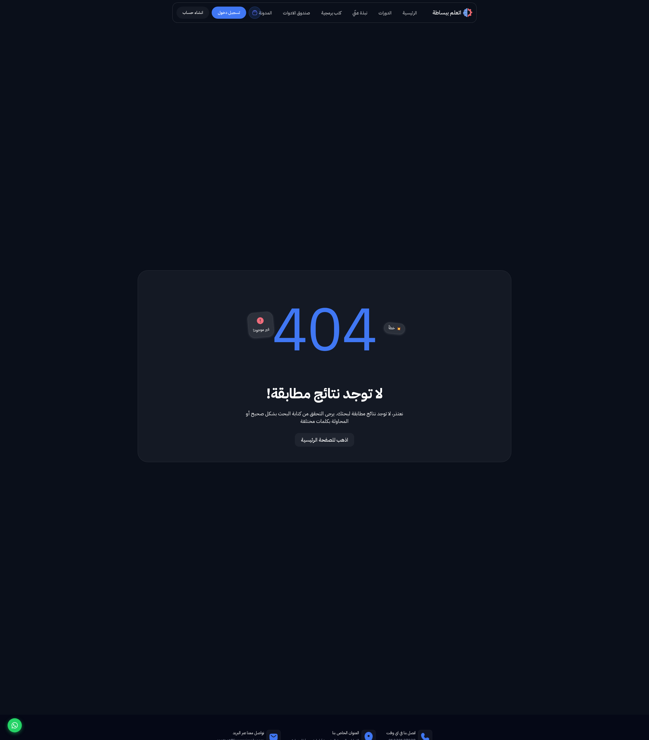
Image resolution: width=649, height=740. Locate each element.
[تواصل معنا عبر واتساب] (15, 725)
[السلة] (255, 13)
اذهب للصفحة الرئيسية (324, 440)
